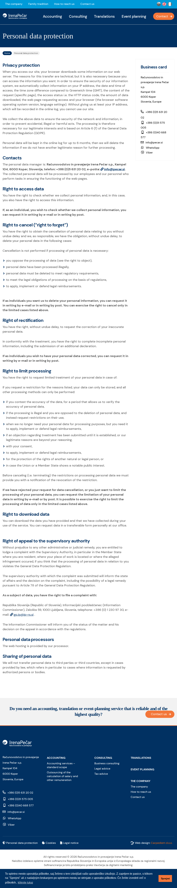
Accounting (52, 16)
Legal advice (102, 768)
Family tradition (38, 4)
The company (13, 4)
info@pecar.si (114, 169)
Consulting (78, 16)
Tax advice (101, 774)
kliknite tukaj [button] (25, 882)
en (164, 4)
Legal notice (70, 843)
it (170, 4)
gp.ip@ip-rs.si (24, 615)
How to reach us (64, 4)
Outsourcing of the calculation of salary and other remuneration (62, 776)
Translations (104, 16)
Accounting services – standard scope (61, 765)
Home (7, 53)
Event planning (134, 16)
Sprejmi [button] (165, 878)
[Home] (16, 15)
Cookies (51, 843)
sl (159, 4)
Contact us (87, 4)
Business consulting (106, 763)
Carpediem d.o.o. (161, 843)
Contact (162, 16)
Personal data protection (22, 843)
